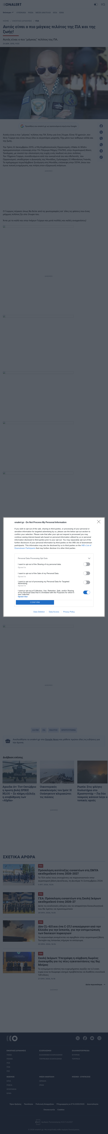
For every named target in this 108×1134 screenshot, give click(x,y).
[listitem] (54, 558)
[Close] (99, 522)
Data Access (54, 612)
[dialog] (54, 567)
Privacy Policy (69, 612)
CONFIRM (35, 602)
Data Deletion (39, 612)
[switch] (86, 564)
